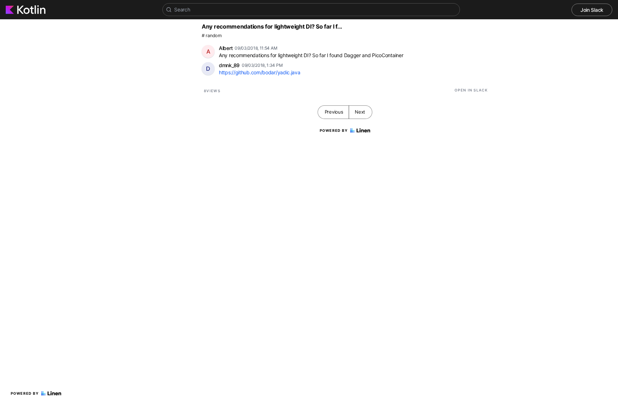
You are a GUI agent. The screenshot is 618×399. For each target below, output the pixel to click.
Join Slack (591, 10)
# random (212, 35)
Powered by (25, 393)
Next (360, 112)
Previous (334, 112)
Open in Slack (471, 90)
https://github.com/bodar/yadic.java (259, 72)
